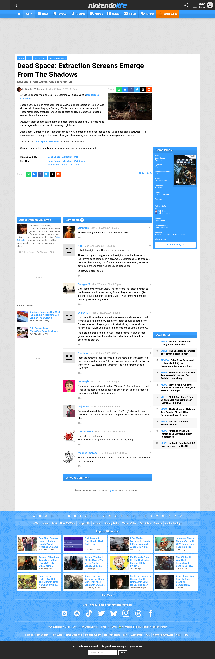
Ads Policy (145, 523)
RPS (186, 634)
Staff (54, 523)
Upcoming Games (57, 58)
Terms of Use (129, 523)
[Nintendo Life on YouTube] (76, 614)
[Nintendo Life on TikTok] (89, 614)
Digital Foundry (93, 634)
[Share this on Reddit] (149, 89)
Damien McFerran (34, 89)
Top (37, 523)
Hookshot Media (62, 627)
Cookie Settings (173, 523)
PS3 (156, 174)
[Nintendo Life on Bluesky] (113, 614)
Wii (29, 58)
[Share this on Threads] (143, 89)
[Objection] (69, 415)
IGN (125, 634)
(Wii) (63, 156)
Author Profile (27, 252)
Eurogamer (136, 634)
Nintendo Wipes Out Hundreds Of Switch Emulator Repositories (176, 434)
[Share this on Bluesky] (125, 89)
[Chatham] (69, 361)
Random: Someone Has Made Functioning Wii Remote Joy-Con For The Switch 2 (45, 315)
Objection (83, 406)
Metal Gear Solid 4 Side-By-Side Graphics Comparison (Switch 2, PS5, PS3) (177, 400)
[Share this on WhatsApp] (119, 89)
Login (195, 7)
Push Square (41, 634)
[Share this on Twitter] (137, 89)
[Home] (19, 14)
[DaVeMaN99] (69, 440)
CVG (178, 634)
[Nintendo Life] (107, 5)
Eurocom (158, 187)
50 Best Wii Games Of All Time (63, 164)
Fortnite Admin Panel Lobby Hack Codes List (176, 343)
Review (67, 161)
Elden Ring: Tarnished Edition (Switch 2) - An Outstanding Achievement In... (177, 363)
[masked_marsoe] (69, 461)
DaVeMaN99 (85, 431)
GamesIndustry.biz (163, 634)
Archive (158, 523)
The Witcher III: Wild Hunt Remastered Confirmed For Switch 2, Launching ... (178, 375)
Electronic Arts (161, 181)
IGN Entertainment (89, 627)
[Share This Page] (186, 5)
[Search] (15, 5)
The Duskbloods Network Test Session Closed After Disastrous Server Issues (178, 412)
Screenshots (39, 58)
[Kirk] (69, 254)
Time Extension (74, 634)
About (45, 523)
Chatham (83, 353)
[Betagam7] (69, 293)
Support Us (84, 523)
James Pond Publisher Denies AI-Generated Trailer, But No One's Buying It (178, 387)
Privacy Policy (111, 523)
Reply (54, 252)
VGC (147, 634)
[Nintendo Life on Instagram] (126, 614)
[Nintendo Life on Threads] (138, 614)
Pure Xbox (57, 634)
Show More (107, 595)
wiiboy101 (84, 312)
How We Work (67, 523)
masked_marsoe (88, 452)
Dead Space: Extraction (47, 141)
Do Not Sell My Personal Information (150, 627)
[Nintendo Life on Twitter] (101, 614)
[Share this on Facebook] (131, 89)
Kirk (80, 245)
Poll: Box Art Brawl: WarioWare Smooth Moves (44, 330)
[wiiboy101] (69, 321)
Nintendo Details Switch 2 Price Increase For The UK (178, 444)
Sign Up (202, 7)
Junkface (83, 227)
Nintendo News (112, 634)
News (21, 58)
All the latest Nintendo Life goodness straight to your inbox (107, 646)
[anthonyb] (69, 390)
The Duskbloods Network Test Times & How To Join (178, 352)
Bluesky (43, 252)
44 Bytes (113, 627)
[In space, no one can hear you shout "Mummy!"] (130, 106)
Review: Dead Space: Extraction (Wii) (170, 234)
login (111, 490)
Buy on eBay (174, 244)
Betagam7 (84, 284)
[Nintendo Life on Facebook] (150, 614)
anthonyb (83, 381)
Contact (97, 523)
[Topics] (5, 5)
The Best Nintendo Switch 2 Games (174, 423)
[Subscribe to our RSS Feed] (64, 614)
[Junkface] (69, 236)
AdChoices (127, 627)
